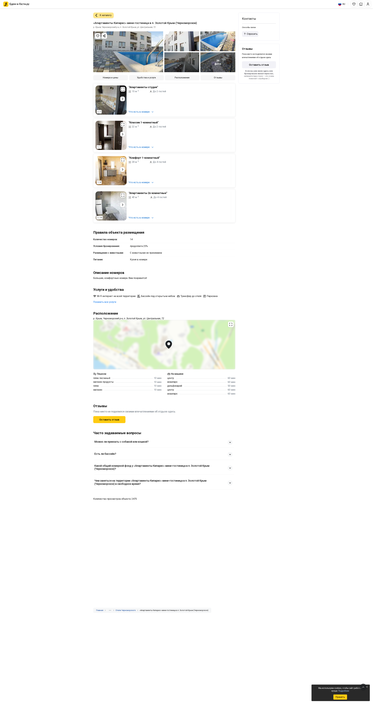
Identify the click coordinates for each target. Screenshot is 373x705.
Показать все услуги (104, 302)
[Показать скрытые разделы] (110, 610)
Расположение (182, 77)
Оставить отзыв (109, 419)
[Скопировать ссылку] (104, 36)
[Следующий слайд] (122, 99)
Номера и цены (110, 77)
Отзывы (218, 77)
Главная (99, 610)
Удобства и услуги (146, 77)
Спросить (252, 34)
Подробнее (343, 691)
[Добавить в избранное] (98, 36)
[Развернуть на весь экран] (122, 89)
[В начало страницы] (363, 687)
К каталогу (105, 15)
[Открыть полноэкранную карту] (164, 344)
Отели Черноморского (126, 610)
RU (344, 4)
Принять (340, 697)
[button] (354, 4)
